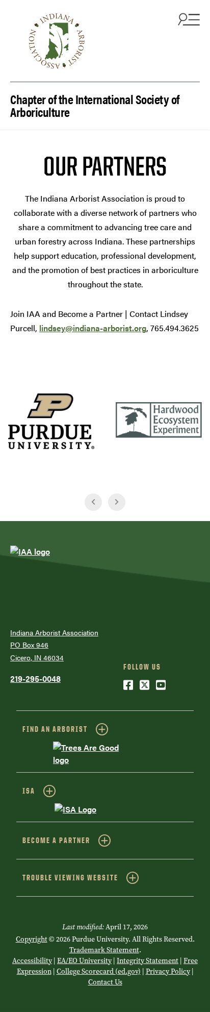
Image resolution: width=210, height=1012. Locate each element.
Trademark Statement (104, 950)
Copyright (31, 939)
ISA (28, 791)
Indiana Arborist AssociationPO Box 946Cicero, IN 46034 (54, 644)
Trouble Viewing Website (70, 877)
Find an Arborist (55, 729)
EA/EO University (84, 961)
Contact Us (105, 982)
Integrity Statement (147, 961)
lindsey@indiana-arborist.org (92, 328)
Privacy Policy (168, 971)
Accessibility (32, 961)
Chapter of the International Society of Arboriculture (94, 104)
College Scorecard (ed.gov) (99, 971)
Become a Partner (56, 840)
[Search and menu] (187, 19)
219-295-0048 (35, 678)
